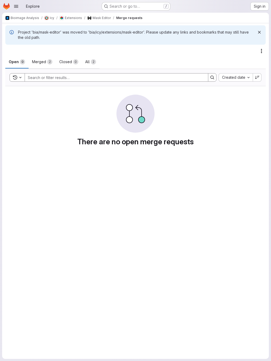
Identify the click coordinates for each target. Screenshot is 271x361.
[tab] (17, 61)
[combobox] (236, 77)
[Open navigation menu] (16, 6)
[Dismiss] (259, 32)
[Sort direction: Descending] (257, 77)
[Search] (212, 77)
